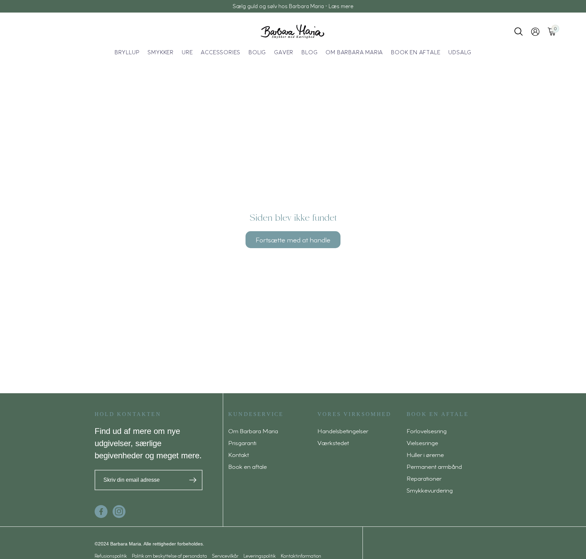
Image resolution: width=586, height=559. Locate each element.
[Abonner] (192, 480)
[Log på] (535, 32)
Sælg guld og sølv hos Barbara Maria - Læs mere (293, 6)
